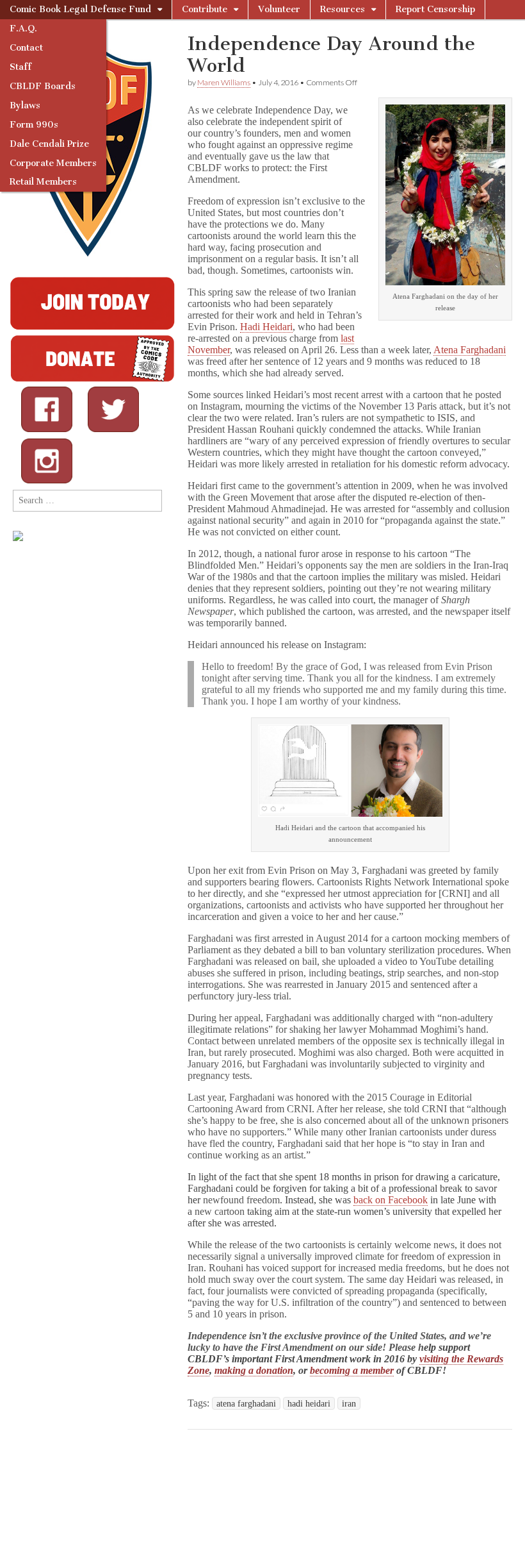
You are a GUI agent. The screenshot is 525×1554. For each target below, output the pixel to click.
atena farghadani (246, 1403)
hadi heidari (308, 1403)
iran (349, 1403)
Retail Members (43, 181)
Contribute (204, 9)
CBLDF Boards (43, 86)
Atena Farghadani (469, 349)
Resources (342, 9)
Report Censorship (435, 9)
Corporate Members (53, 163)
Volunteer (279, 9)
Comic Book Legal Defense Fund (80, 9)
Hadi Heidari (266, 326)
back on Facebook (390, 1199)
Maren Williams (223, 82)
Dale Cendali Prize (49, 143)
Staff (20, 67)
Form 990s (34, 124)
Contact (26, 47)
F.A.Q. (23, 28)
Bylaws (25, 105)
